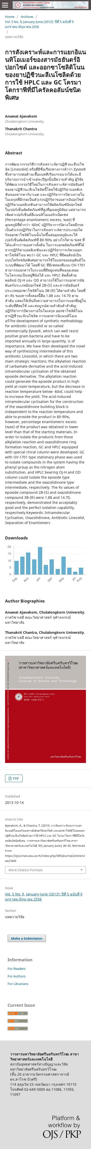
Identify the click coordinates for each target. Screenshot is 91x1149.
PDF (15, 778)
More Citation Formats (26, 870)
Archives (27, 16)
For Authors (17, 976)
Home (9, 16)
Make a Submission (26, 938)
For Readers (17, 968)
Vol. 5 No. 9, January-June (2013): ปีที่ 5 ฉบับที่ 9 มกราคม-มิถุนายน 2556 (39, 24)
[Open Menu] (5, 5)
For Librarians (18, 983)
